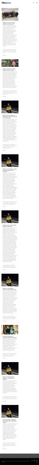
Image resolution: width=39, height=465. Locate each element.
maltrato (13, 131)
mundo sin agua (12, 132)
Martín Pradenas (14, 187)
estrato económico (6, 127)
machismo (8, 81)
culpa (12, 180)
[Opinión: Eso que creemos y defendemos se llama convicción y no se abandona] (10, 107)
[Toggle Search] (33, 2)
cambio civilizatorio (12, 177)
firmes (12, 244)
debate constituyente (6, 342)
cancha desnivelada (13, 121)
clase (7, 124)
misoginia (12, 388)
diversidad (10, 239)
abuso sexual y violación (9, 292)
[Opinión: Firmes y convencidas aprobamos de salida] (10, 216)
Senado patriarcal (13, 259)
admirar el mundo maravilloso (8, 175)
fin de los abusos (13, 127)
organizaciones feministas (7, 389)
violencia (10, 261)
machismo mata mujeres (7, 131)
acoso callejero (5, 72)
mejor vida (13, 248)
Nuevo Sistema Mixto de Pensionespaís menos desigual (10, 38)
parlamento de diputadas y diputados (9, 192)
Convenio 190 (5, 31)
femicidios (12, 429)
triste (9, 139)
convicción (7, 125)
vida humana (12, 139)
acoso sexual (5, 26)
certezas (4, 122)
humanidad (5, 186)
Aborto (4, 292)
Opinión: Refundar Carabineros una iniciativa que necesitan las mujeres (9, 421)
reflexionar (4, 86)
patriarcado (14, 84)
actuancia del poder (6, 229)
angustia (7, 27)
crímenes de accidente (7, 180)
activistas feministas (12, 174)
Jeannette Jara (5, 36)
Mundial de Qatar (12, 83)
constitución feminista (11, 427)
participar (9, 347)
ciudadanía (8, 340)
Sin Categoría (9, 173)
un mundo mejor (12, 86)
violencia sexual (10, 312)
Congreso (14, 30)
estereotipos (5, 386)
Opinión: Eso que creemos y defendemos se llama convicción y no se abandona (10, 116)
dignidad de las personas (9, 32)
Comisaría (4, 427)
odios (11, 191)
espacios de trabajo (13, 35)
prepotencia (8, 254)
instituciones (5, 248)
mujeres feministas (6, 132)
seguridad (4, 438)
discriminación (5, 78)
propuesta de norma (11, 348)
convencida (9, 235)
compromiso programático (7, 30)
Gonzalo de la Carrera (10, 185)
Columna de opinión (8, 75)
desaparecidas (11, 182)
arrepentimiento (14, 176)
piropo (13, 306)
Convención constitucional (11, 341)
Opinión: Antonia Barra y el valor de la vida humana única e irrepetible (10, 170)
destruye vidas (13, 299)
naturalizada (13, 304)
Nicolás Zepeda (13, 189)
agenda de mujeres (11, 72)
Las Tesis (8, 302)
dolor (10, 183)
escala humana (13, 126)
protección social (10, 41)
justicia (9, 187)
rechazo (14, 133)
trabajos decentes (8, 138)
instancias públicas (13, 247)
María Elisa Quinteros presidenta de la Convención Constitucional (9, 346)
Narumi (11, 188)
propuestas (5, 350)
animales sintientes (6, 121)
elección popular (8, 241)
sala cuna (8, 42)
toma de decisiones (10, 260)
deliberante (11, 236)
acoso (14, 25)
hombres (14, 244)
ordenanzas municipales (7, 84)
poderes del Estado (8, 253)
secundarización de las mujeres (8, 391)
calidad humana (5, 177)
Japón (7, 187)
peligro (8, 193)
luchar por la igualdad (11, 130)
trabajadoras (5, 43)
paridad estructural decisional (8, 133)
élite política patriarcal (12, 242)
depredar (10, 181)
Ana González (13, 120)
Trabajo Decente (10, 43)
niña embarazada (6, 305)
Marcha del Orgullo (9, 303)
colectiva (10, 124)
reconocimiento (5, 256)
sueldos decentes (9, 137)
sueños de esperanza (6, 197)
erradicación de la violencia (7, 243)
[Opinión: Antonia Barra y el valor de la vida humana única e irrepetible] (10, 160)
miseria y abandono (6, 188)
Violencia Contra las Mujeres (8, 311)
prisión (6, 194)
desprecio (4, 385)
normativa (10, 37)
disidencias (12, 342)
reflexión (7, 195)
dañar (14, 180)
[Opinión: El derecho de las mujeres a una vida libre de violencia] (10, 368)
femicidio (14, 243)
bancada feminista (9, 74)
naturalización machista (7, 304)
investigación (5, 432)
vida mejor (11, 198)
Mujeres (7, 83)
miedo (4, 249)
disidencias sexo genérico (11, 385)
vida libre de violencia (12, 44)
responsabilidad (12, 195)
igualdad (8, 186)
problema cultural (6, 308)
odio (14, 250)
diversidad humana (6, 183)
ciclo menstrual (10, 294)
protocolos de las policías (12, 255)
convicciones (12, 125)
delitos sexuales (5, 181)
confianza (8, 233)
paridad (13, 191)
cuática (13, 297)
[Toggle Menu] (37, 2)
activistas (8, 120)
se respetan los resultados (11, 136)
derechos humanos (10, 76)
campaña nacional (10, 232)
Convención (12, 179)
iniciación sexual (6, 300)
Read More (4, 55)
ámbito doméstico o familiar (11, 293)
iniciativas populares (6, 247)
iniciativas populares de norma (8, 344)
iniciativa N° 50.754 (10, 386)
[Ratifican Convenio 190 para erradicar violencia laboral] (10, 14)
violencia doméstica (12, 87)
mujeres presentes (8, 249)
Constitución (5, 235)
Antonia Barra (8, 176)
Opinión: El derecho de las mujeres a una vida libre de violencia (8, 378)
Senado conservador (13, 309)
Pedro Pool (5, 193)
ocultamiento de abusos (7, 306)
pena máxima (12, 193)
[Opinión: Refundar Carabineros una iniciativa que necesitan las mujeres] (10, 411)
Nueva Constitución (6, 191)
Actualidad (9, 25)
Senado (11, 42)
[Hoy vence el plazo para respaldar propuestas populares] (10, 329)
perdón (4, 194)
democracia (8, 126)
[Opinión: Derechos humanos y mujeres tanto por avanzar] (10, 63)
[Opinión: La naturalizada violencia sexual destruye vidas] (10, 280)
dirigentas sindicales (6, 33)
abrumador (5, 120)
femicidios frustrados (6, 244)
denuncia (4, 428)
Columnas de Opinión (10, 71)
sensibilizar (5, 260)
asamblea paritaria (6, 230)
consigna (12, 233)
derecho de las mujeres (10, 384)
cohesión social (10, 29)
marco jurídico (12, 81)
